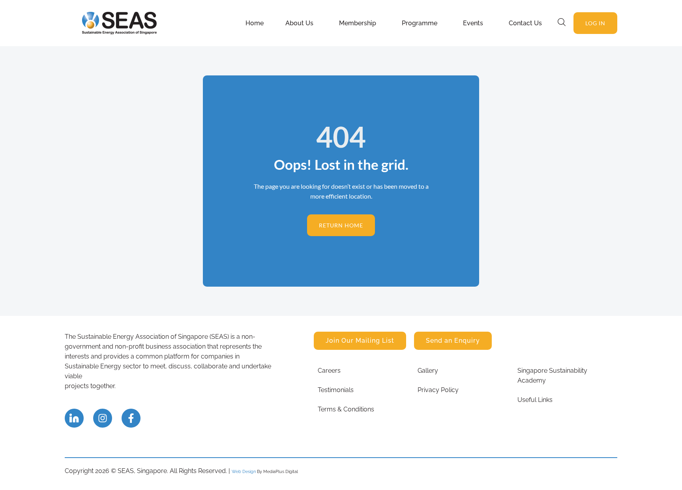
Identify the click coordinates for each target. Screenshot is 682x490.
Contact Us (525, 23)
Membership (357, 23)
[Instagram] (102, 418)
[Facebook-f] (131, 418)
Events (473, 23)
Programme (419, 23)
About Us (299, 23)
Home (254, 23)
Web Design (244, 471)
